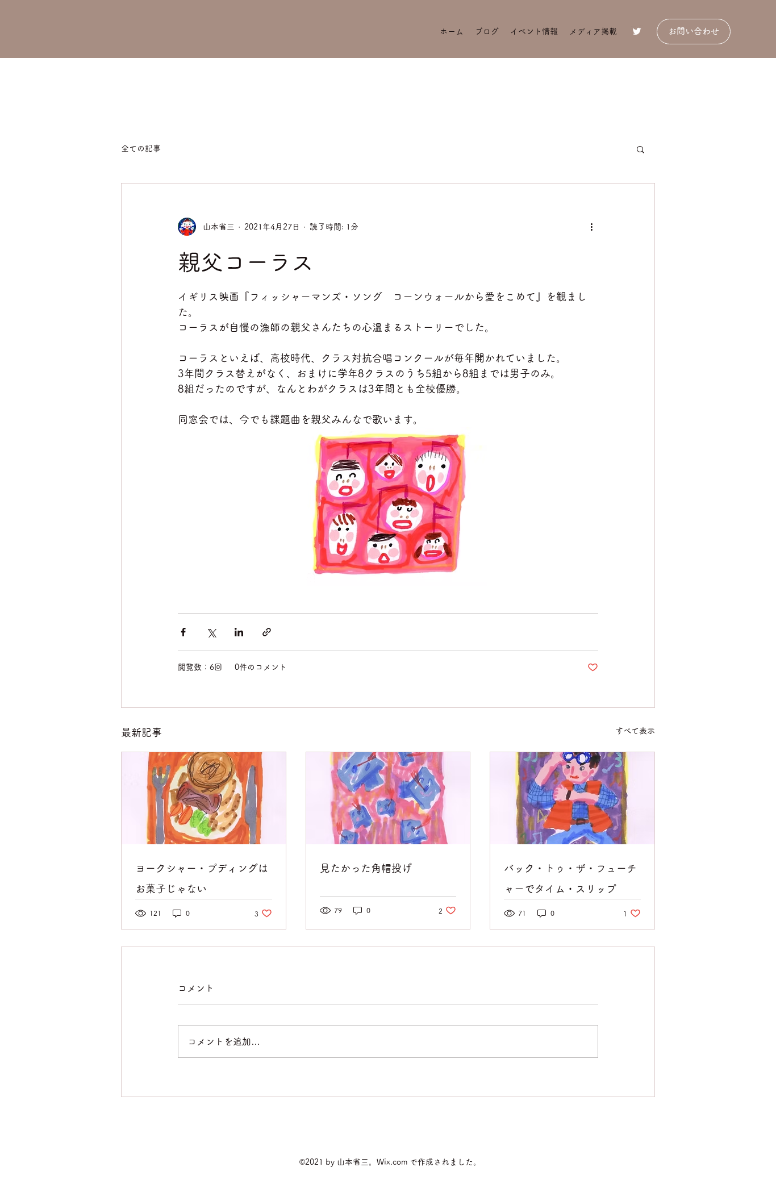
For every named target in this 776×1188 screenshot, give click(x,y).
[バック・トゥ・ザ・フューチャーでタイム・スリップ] (572, 798)
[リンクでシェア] (266, 632)
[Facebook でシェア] (183, 632)
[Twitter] (637, 31)
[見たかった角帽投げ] (388, 798)
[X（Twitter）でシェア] (211, 632)
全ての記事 (141, 148)
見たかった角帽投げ (366, 868)
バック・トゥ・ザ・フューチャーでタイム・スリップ (570, 878)
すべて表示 (635, 731)
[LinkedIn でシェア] (238, 632)
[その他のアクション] (591, 227)
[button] (640, 148)
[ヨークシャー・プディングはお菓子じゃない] (204, 798)
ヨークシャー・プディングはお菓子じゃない (201, 878)
